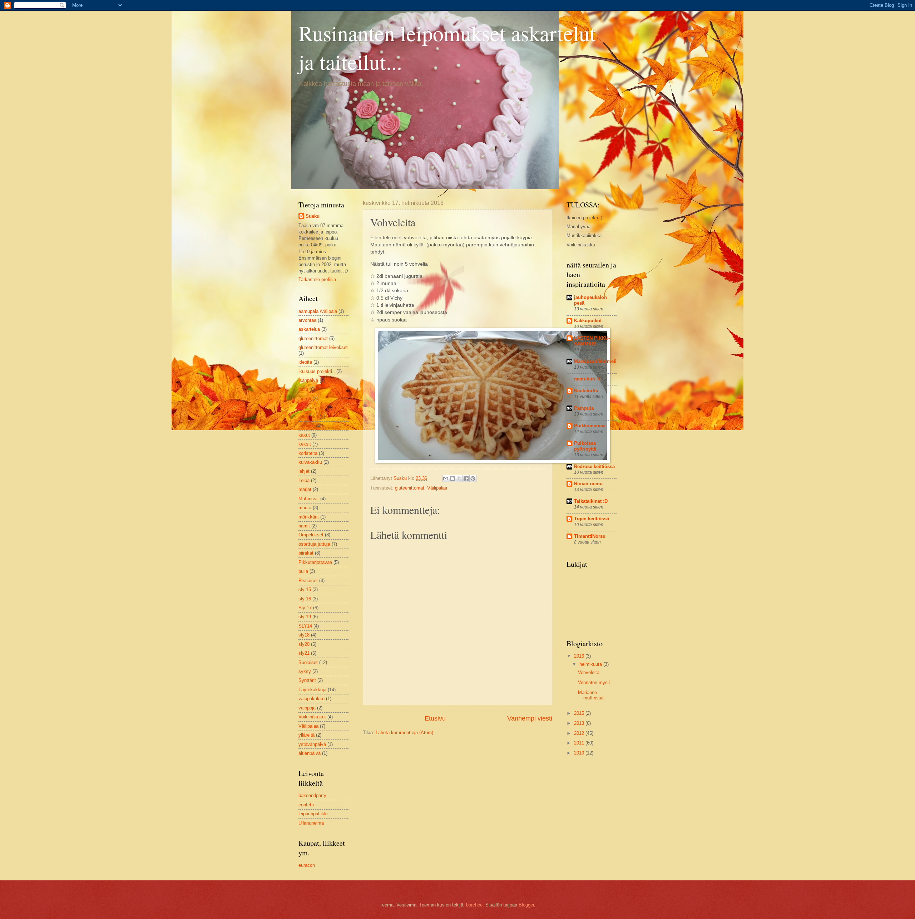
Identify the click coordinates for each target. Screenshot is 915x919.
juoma (304, 398)
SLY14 (305, 626)
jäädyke (306, 425)
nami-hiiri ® (587, 379)
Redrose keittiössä (594, 466)
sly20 (304, 644)
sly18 (304, 635)
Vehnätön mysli (594, 682)
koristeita (307, 453)
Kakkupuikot (588, 320)
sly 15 (304, 589)
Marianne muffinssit (591, 695)
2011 (579, 743)
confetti (306, 804)
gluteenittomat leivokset (323, 347)
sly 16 (304, 598)
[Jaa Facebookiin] (466, 478)
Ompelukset (310, 534)
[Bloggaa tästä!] (452, 478)
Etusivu (435, 718)
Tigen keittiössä (591, 518)
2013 (579, 723)
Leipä (304, 480)
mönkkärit (308, 517)
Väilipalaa (437, 488)
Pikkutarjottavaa (315, 562)
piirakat (305, 553)
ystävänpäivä (312, 744)
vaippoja (307, 708)
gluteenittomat (409, 488)
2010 (579, 753)
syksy (304, 671)
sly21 (304, 653)
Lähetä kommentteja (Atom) (404, 732)
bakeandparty (312, 795)
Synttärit (307, 680)
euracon (306, 865)
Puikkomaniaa (589, 425)
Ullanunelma (311, 823)
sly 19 (304, 616)
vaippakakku (311, 698)
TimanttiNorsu (589, 536)
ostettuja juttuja (314, 544)
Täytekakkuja (312, 689)
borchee (474, 905)
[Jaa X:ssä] (459, 478)
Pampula (584, 408)
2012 (579, 733)
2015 (579, 713)
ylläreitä (306, 735)
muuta (304, 507)
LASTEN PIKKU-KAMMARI (592, 341)
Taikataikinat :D (591, 501)
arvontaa (307, 320)
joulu (303, 389)
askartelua (309, 329)
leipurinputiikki (313, 813)
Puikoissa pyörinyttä (585, 446)
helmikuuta (591, 664)
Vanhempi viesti (529, 718)
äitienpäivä (309, 753)
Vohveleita (588, 672)
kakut (304, 435)
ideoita (305, 362)
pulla (303, 571)
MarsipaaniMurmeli (595, 361)
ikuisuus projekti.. (316, 371)
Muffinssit (308, 498)
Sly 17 (305, 607)
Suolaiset (308, 662)
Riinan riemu (588, 483)
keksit (304, 444)
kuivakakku (310, 462)
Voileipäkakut (312, 716)
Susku (313, 216)
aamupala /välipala (317, 311)
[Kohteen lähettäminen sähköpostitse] (445, 478)
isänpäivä (308, 380)
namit (304, 526)
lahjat (304, 471)
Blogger (526, 905)
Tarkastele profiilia (317, 279)
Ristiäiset (308, 580)
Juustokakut (311, 407)
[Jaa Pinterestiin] (472, 478)
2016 (579, 656)
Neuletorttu (586, 390)
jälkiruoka (308, 416)
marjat (304, 489)
